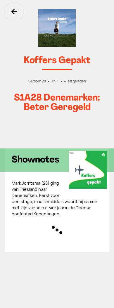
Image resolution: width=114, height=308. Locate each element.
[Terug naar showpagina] (57, 28)
